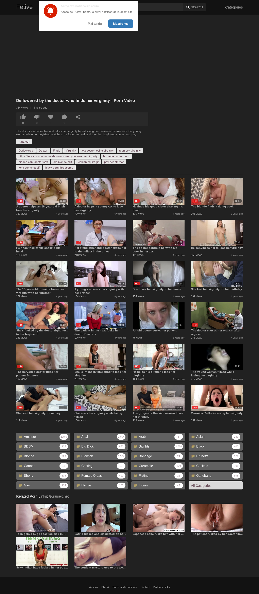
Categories (234, 7)
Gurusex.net (59, 496)
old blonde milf (62, 161)
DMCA (105, 587)
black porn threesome (59, 167)
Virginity (71, 150)
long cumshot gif (29, 167)
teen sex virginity (130, 150)
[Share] (78, 116)
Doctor (43, 150)
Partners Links (161, 587)
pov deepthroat (114, 161)
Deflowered (26, 150)
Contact (145, 587)
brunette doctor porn (116, 156)
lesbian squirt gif (88, 161)
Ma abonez (120, 23)
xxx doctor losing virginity (98, 150)
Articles (93, 587)
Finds (56, 150)
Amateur (24, 141)
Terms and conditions (124, 587)
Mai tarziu (95, 23)
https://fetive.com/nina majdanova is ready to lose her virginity (58, 156)
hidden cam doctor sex (33, 161)
